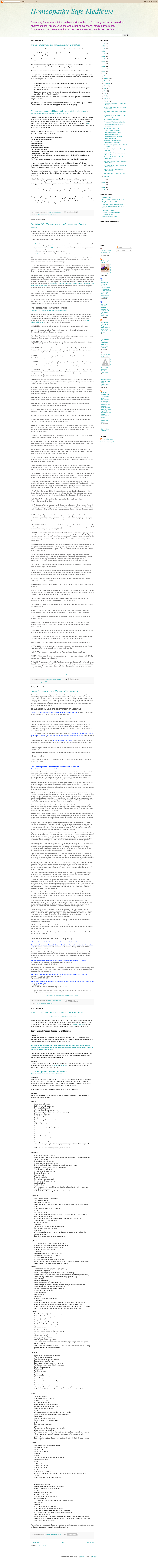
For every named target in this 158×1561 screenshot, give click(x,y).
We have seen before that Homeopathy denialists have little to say (59, 111)
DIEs (89, 123)
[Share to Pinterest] (76, 212)
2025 (104, 46)
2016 (104, 68)
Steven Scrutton (108, 439)
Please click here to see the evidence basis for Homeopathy (49, 310)
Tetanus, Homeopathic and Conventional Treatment (111, 129)
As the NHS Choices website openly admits (44, 244)
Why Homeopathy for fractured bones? (115, 173)
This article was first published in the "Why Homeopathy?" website (62, 995)
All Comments (122, 250)
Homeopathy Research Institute (111, 212)
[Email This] (68, 212)
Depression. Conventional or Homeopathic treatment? (112, 141)
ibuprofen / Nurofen (51, 248)
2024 (104, 48)
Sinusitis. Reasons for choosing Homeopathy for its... (113, 137)
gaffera (82, 1557)
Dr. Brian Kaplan (106, 251)
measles (45, 1537)
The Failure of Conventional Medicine (113, 200)
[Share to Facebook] (74, 212)
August (106, 86)
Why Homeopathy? (107, 197)
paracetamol (39, 248)
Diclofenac (69, 740)
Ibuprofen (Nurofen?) (58, 740)
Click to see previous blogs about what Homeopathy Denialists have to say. (49, 113)
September (107, 83)
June (105, 91)
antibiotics (39, 254)
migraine (50, 1003)
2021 (104, 56)
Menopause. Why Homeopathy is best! (115, 122)
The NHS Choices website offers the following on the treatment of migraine (54, 712)
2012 (104, 182)
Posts (120, 247)
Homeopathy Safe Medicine (72, 11)
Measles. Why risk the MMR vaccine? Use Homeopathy (57, 1012)
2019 (104, 61)
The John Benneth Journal (104, 305)
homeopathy (44, 214)
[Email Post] (64, 212)
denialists (38, 214)
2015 (104, 71)
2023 (104, 51)
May (105, 93)
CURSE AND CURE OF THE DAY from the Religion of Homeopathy (105, 312)
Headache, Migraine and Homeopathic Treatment (54, 690)
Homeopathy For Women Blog (105, 324)
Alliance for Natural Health (109, 216)
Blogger (94, 1557)
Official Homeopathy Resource (105, 282)
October (106, 81)
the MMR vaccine (78, 1024)
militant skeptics (52, 214)
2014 (104, 73)
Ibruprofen (64, 1065)
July (105, 88)
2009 (104, 189)
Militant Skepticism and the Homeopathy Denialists (55, 44)
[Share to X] (72, 212)
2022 (104, 53)
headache (38, 1003)
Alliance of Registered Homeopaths (112, 204)
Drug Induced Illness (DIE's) (110, 202)
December (107, 76)
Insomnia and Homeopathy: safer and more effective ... (115, 165)
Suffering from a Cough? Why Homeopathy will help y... (112, 133)
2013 (104, 179)
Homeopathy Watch (108, 210)
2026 (104, 43)
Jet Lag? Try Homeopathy (111, 119)
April (105, 96)
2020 (104, 58)
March (106, 98)
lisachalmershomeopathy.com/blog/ (105, 381)
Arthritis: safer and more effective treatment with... (113, 170)
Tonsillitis (45, 682)
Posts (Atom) (42, 1545)
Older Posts (90, 1542)
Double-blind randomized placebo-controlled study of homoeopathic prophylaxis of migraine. (59, 974)
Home (62, 1542)
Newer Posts (35, 1542)
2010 (104, 187)
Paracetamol (55, 1065)
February (107, 101)
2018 (104, 63)
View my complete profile (107, 442)
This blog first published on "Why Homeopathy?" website (62, 1016)
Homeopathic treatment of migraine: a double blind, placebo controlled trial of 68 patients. (58, 960)
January (106, 176)
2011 (104, 184)
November (107, 78)
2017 (104, 66)
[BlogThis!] (70, 212)
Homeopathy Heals (107, 214)
